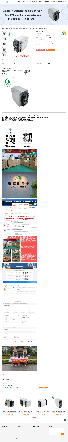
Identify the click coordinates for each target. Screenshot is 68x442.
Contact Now (51, 49)
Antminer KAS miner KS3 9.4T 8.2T (42, 411)
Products (23, 1)
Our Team (19, 434)
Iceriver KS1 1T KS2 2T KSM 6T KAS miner (58, 411)
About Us (29, 1)
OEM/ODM (35, 430)
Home (19, 1)
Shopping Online (56, 1)
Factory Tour (34, 1)
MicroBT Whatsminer (5, 434)
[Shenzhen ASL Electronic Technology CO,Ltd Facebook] (65, 420)
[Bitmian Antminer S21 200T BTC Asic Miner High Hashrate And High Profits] (25, 403)
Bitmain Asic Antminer (5, 428)
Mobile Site (54, 438)
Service (19, 432)
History (19, 430)
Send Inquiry (43, 387)
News (33, 438)
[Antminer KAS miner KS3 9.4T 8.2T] (42, 403)
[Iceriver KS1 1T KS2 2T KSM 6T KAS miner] (58, 403)
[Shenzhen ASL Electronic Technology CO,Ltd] (7, 1)
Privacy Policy (45, 438)
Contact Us (41, 1)
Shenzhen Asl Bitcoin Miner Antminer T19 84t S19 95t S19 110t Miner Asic (27, 26)
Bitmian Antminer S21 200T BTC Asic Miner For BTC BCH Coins (9, 412)
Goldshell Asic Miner (5, 430)
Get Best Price (41, 49)
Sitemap (38, 438)
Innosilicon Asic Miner (5, 432)
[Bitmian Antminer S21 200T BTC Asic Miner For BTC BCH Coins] (9, 403)
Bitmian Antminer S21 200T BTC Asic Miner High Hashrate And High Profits (25, 412)
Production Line (35, 428)
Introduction (19, 428)
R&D (34, 432)
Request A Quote (48, 1)
